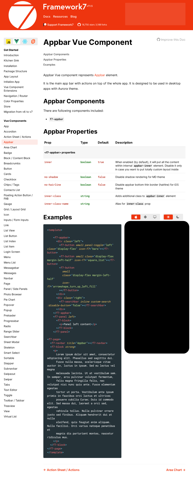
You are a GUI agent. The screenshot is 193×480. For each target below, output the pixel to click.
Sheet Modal (11, 342)
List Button (10, 235)
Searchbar (10, 336)
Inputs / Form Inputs (16, 219)
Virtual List (10, 416)
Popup (8, 310)
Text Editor (10, 389)
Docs (46, 16)
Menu (7, 257)
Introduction (11, 55)
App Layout (11, 76)
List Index (10, 241)
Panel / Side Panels (15, 288)
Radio (7, 326)
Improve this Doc (173, 39)
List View (9, 230)
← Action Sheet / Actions (61, 470)
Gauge (8, 203)
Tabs (7, 384)
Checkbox (10, 179)
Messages (10, 273)
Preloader (10, 315)
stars (88, 24)
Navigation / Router (16, 95)
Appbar (8, 142)
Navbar (8, 278)
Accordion (10, 131)
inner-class (52, 196)
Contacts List (12, 189)
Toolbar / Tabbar (14, 400)
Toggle (8, 395)
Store (7, 106)
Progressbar (11, 320)
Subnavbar (10, 368)
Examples (49, 64)
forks (101, 24)
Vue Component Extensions (14, 88)
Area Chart (10, 147)
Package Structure (15, 71)
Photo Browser (13, 294)
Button (8, 168)
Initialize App (12, 81)
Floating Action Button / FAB (18, 197)
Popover (9, 304)
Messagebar (11, 267)
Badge (8, 152)
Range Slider (11, 331)
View (7, 411)
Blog (73, 16)
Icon (6, 214)
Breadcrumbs (12, 163)
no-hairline (52, 184)
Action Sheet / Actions (17, 136)
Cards (7, 173)
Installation (10, 65)
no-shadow (51, 177)
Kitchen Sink (11, 60)
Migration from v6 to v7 (18, 111)
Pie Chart (9, 299)
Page (7, 283)
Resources (60, 16)
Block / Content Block (17, 158)
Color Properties (14, 101)
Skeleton (9, 347)
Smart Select (12, 352)
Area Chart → (175, 470)
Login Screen (12, 251)
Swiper (8, 379)
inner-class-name (56, 203)
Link (6, 225)
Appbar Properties (54, 59)
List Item (9, 246)
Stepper (9, 363)
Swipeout (9, 373)
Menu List (10, 262)
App (6, 126)
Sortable (9, 358)
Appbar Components (56, 54)
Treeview (9, 405)
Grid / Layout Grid (15, 209)
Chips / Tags (11, 184)
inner (48, 162)
